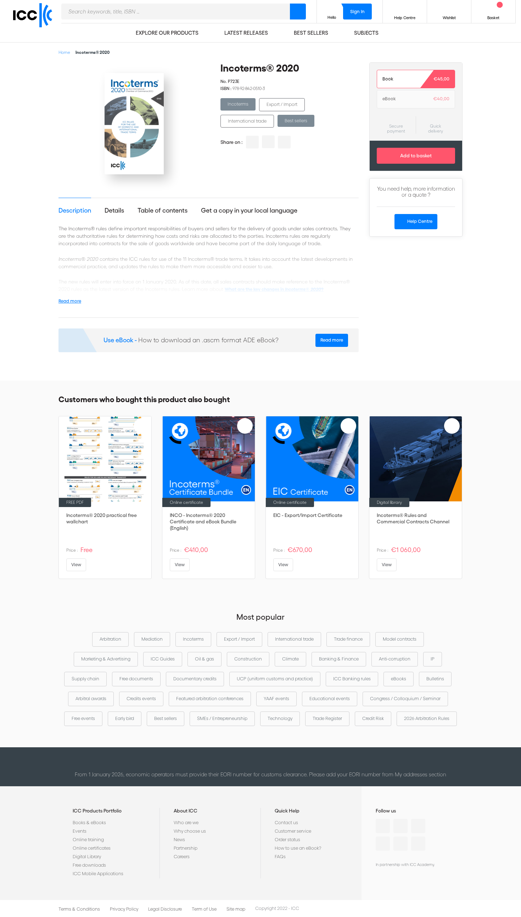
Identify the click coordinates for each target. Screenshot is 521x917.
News (179, 839)
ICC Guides (163, 659)
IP (433, 659)
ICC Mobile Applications (98, 873)
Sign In (357, 11)
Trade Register (327, 718)
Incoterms (238, 104)
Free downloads (89, 865)
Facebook (418, 826)
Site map (235, 909)
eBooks (398, 678)
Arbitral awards (90, 698)
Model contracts (399, 639)
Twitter (400, 826)
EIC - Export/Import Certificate (307, 515)
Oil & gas (204, 659)
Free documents (136, 678)
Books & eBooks (89, 822)
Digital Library (87, 856)
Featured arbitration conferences (209, 698)
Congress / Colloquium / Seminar (405, 698)
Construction (248, 659)
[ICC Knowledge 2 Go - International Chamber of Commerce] (35, 21)
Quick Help (287, 811)
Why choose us (190, 831)
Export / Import (282, 104)
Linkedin (383, 826)
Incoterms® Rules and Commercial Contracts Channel (413, 518)
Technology (280, 718)
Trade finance (348, 639)
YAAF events (276, 698)
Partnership (185, 848)
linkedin (252, 142)
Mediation (152, 639)
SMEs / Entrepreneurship (222, 718)
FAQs (280, 856)
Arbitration (110, 639)
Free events (83, 718)
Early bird (124, 718)
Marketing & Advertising (105, 659)
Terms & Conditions (79, 909)
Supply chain (85, 678)
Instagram (383, 844)
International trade (247, 121)
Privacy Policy (124, 909)
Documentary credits (195, 678)
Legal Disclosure (165, 909)
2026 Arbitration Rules (426, 718)
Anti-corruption (394, 659)
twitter (268, 141)
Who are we (186, 822)
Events (79, 831)
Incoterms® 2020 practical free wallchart (101, 518)
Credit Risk (373, 718)
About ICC (185, 811)
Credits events (141, 698)
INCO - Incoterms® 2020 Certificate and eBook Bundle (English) (203, 521)
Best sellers (296, 120)
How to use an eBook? (298, 848)
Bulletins (435, 678)
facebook (284, 142)
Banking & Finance (339, 659)
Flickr (418, 844)
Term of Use (204, 909)
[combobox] (175, 11)
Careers (182, 856)
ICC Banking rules (352, 678)
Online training (88, 839)
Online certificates (92, 848)
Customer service (293, 831)
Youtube (400, 844)
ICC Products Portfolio (97, 811)
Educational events (329, 698)
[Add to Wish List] (198, 73)
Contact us (286, 822)
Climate (290, 659)
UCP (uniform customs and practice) (275, 678)
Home (64, 52)
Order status (287, 839)
